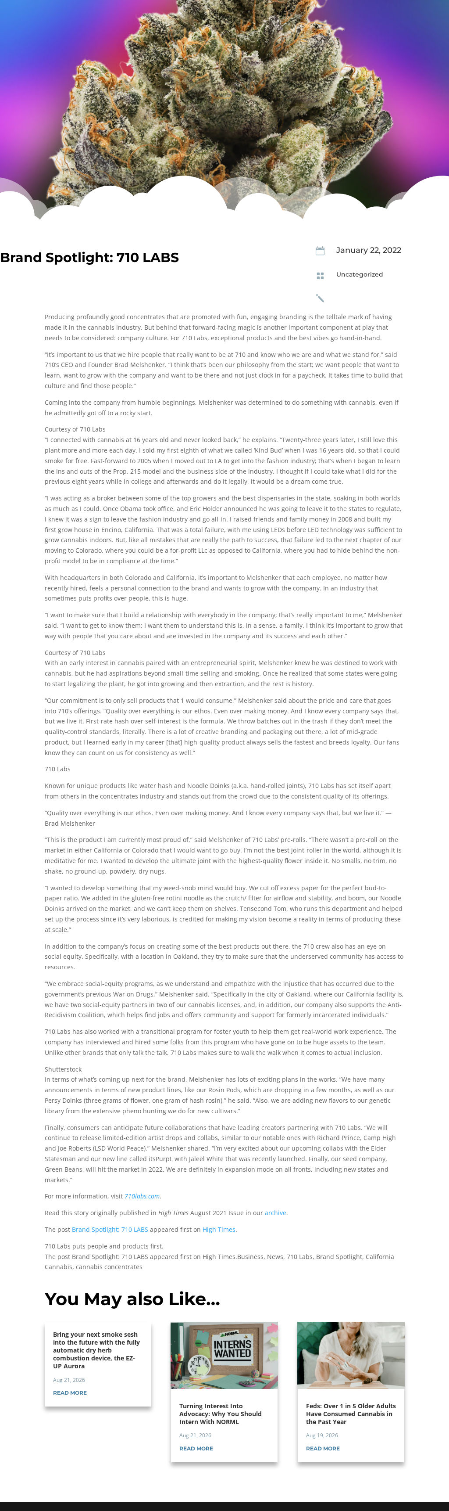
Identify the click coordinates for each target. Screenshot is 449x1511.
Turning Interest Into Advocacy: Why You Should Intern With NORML (220, 1414)
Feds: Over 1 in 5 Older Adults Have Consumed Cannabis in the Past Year (351, 1414)
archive (275, 1213)
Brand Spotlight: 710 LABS (110, 1229)
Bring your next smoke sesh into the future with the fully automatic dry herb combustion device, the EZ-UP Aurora (96, 1350)
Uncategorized (359, 274)
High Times (219, 1229)
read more (70, 1392)
